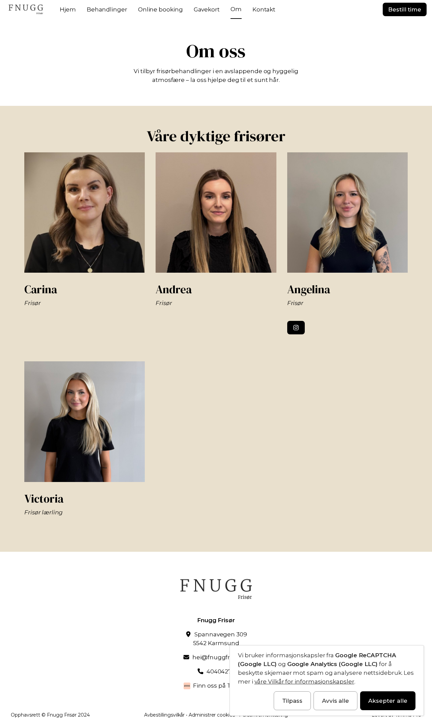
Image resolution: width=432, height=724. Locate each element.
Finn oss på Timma (221, 685)
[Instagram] (296, 327)
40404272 (221, 671)
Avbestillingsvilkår (164, 715)
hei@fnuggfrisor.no (220, 657)
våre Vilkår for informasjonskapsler (304, 681)
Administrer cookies (212, 715)
